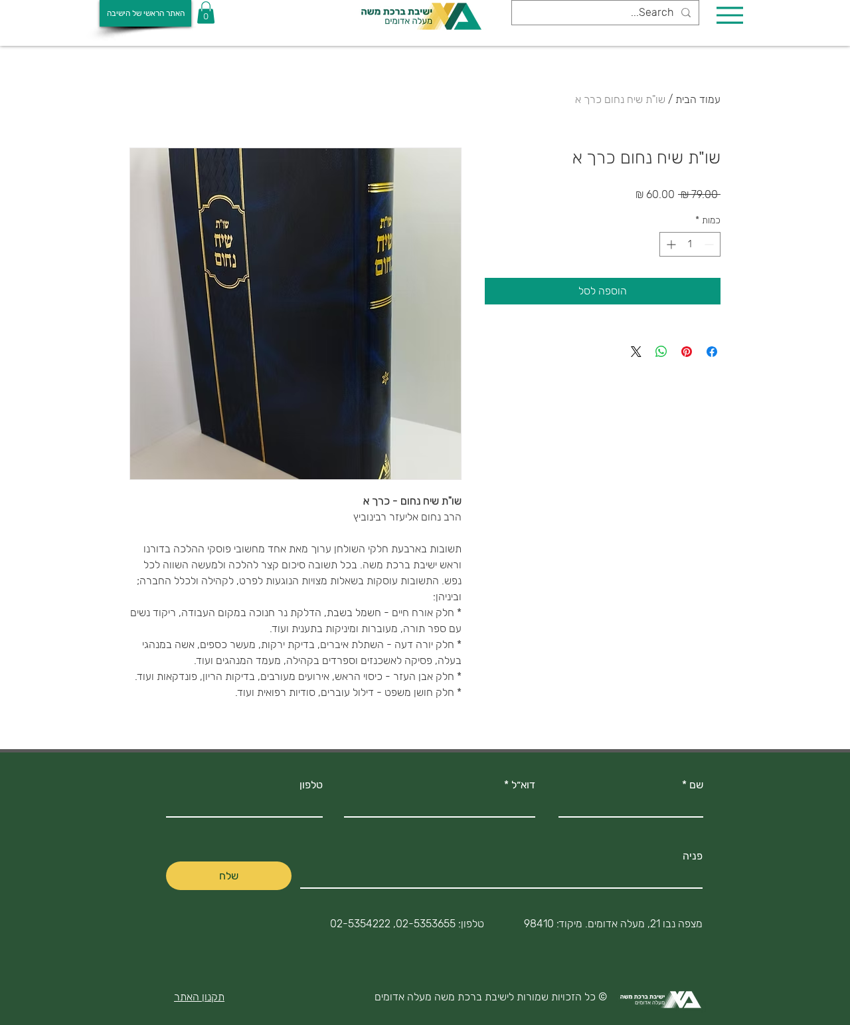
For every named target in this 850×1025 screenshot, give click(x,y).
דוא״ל (523, 785)
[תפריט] (729, 15)
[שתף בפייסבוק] (712, 352)
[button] (206, 12)
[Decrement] (710, 244)
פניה (693, 856)
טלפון (311, 785)
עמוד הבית (698, 99)
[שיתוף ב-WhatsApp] (661, 352)
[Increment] (669, 244)
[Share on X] (636, 352)
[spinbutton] (690, 244)
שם (696, 785)
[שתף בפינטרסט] (687, 352)
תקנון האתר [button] (199, 996)
